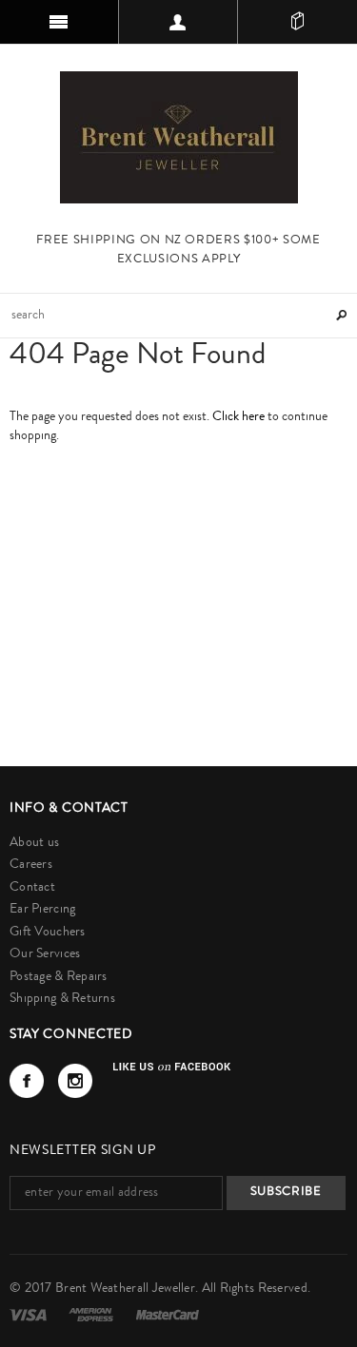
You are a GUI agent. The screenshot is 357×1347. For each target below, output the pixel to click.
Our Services (45, 954)
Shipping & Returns (62, 999)
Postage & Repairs (59, 977)
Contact (32, 888)
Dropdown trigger (178, 22)
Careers (31, 865)
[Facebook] (27, 1081)
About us (34, 843)
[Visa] (30, 1314)
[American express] (92, 1314)
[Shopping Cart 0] (297, 22)
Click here (240, 417)
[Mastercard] (167, 1314)
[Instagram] (75, 1081)
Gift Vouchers (48, 932)
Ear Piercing (42, 909)
